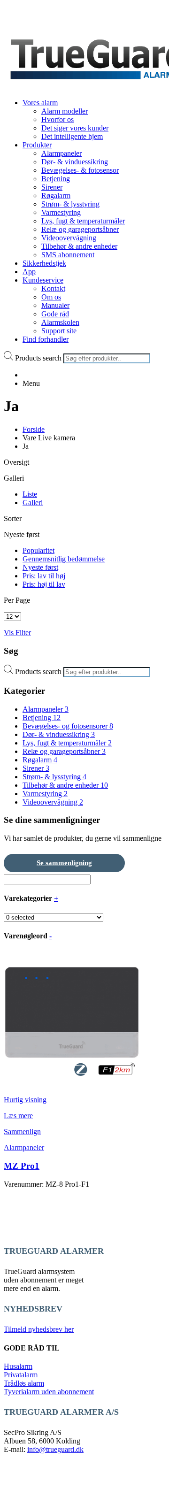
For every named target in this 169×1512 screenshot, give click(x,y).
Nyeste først (40, 567)
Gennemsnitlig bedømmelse (64, 559)
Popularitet (38, 550)
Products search (38, 358)
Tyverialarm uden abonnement (49, 1392)
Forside (34, 429)
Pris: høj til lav (44, 584)
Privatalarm (21, 1375)
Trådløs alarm (24, 1383)
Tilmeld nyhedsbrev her (39, 1329)
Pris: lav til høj (44, 576)
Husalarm (18, 1366)
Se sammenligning (64, 863)
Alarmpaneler (24, 1147)
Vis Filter (17, 633)
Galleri (33, 503)
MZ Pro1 (21, 1166)
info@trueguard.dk (55, 1449)
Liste (30, 494)
